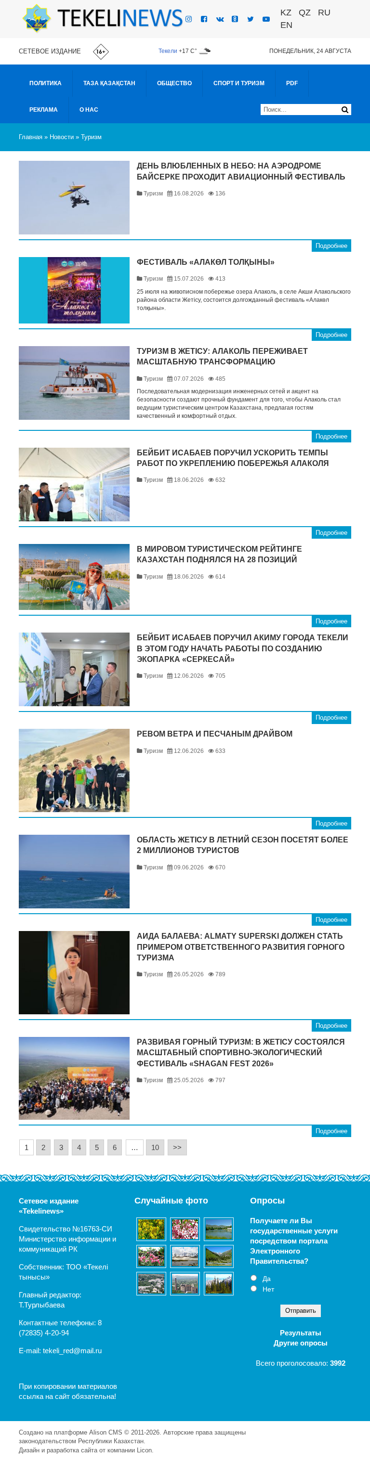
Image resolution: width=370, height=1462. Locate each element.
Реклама (43, 109)
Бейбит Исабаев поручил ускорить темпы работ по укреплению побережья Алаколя (233, 458)
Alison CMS (105, 1432)
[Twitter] (250, 19)
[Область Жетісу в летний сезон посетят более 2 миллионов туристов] (74, 871)
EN (286, 25)
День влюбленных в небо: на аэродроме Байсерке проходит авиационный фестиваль (241, 171)
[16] (151, 1283)
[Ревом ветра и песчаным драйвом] (74, 770)
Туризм (91, 137)
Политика (45, 83)
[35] (151, 1256)
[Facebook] (204, 19)
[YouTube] (266, 19)
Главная (30, 137)
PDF (292, 83)
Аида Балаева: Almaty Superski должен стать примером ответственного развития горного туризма (240, 947)
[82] (219, 1283)
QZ (305, 12)
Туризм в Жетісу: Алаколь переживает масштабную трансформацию (222, 356)
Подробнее (331, 245)
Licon (144, 1450)
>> (177, 1147)
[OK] (235, 19)
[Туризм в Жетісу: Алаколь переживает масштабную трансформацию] (74, 383)
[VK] (220, 19)
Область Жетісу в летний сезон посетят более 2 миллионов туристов (242, 845)
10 (155, 1147)
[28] (185, 1256)
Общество (174, 83)
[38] (219, 1229)
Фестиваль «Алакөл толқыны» (206, 262)
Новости (62, 137)
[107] (185, 1229)
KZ (285, 12)
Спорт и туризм (238, 83)
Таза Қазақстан (109, 83)
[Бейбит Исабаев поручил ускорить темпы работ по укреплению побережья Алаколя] (74, 484)
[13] (185, 1283)
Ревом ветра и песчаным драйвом (214, 734)
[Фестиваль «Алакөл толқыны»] (74, 290)
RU (324, 12)
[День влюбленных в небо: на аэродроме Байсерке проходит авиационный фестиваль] (74, 197)
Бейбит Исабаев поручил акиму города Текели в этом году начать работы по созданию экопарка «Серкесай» (242, 648)
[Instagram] (188, 19)
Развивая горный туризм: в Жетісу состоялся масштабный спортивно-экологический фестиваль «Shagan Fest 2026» (241, 1053)
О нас (88, 109)
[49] (151, 1229)
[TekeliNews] (102, 18)
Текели (168, 51)
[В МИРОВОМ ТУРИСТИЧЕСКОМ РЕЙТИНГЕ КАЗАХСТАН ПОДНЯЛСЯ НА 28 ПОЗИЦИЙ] (74, 577)
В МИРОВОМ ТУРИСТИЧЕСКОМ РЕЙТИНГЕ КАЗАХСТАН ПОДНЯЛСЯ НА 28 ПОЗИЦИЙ (219, 554)
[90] (219, 1256)
